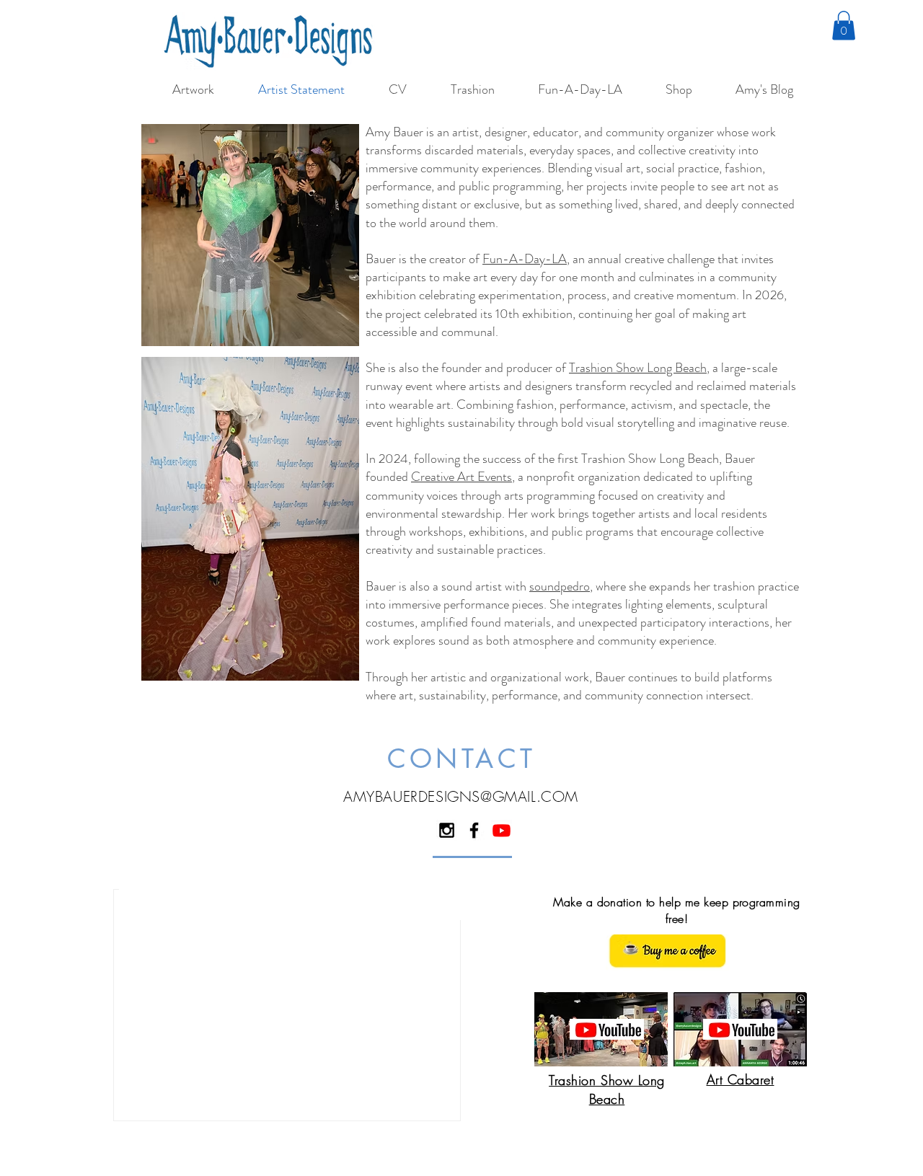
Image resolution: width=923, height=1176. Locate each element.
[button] (843, 25)
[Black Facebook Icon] (474, 830)
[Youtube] (501, 830)
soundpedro (559, 586)
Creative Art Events (461, 476)
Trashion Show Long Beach (638, 367)
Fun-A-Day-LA (524, 258)
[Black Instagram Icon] (446, 830)
